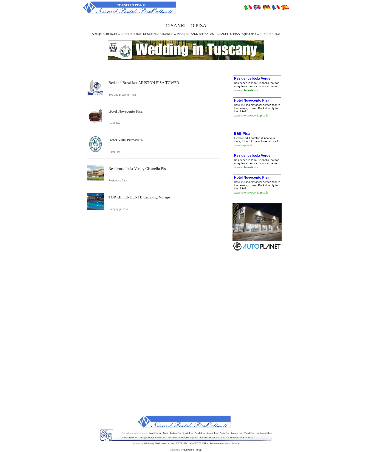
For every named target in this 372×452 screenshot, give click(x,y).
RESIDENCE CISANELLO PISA (163, 34)
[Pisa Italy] (257, 7)
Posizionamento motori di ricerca (224, 443)
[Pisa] (248, 7)
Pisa (151, 433)
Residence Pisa (159, 437)
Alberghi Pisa (146, 437)
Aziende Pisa (212, 433)
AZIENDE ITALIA (200, 443)
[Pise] (275, 7)
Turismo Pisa (236, 433)
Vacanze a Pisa (206, 437)
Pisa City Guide (161, 433)
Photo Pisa (224, 433)
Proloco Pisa (175, 433)
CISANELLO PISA (186, 25)
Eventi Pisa (188, 433)
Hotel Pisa (133, 437)
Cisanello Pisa (227, 437)
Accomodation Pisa (176, 437)
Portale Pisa (200, 433)
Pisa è (216, 437)
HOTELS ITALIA (183, 443)
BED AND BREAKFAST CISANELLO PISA (213, 34)
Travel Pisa (249, 433)
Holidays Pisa (192, 437)
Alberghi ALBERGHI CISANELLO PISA (116, 34)
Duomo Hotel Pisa (243, 437)
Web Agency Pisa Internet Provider (159, 443)
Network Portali (193, 449)
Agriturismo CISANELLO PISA (261, 34)
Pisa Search (261, 433)
